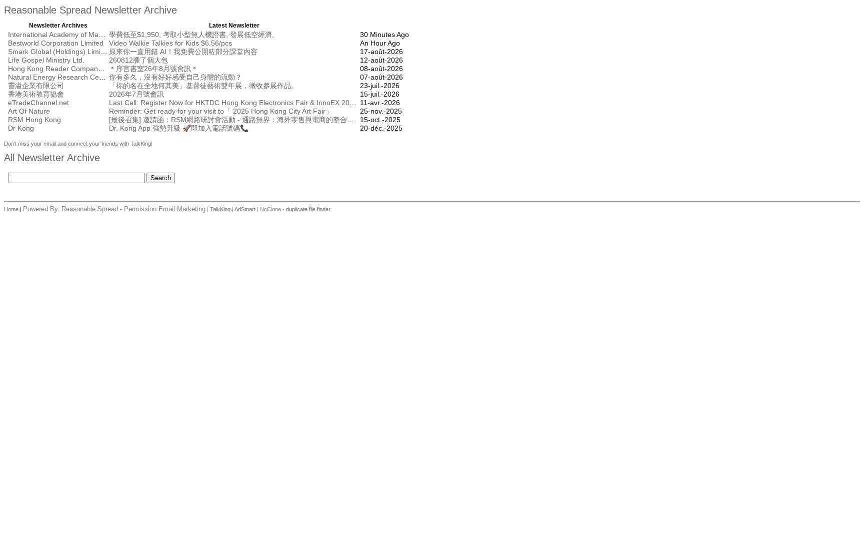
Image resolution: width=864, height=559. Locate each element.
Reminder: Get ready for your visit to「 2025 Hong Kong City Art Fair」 (220, 111)
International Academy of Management (69, 35)
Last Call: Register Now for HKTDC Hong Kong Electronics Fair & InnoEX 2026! (234, 103)
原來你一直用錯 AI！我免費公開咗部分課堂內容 (183, 52)
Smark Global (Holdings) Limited (59, 52)
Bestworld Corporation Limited (56, 43)
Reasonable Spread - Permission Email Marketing (134, 209)
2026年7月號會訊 (136, 94)
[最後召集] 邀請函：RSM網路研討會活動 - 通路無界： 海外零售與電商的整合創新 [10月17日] (253, 120)
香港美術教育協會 (36, 94)
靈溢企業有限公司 (36, 86)
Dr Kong (21, 128)
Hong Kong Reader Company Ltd (61, 69)
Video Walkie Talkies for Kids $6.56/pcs (170, 43)
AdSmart (245, 209)
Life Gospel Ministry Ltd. (46, 60)
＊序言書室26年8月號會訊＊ (153, 69)
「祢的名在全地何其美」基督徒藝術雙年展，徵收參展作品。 (203, 86)
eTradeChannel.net (38, 103)
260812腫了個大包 (138, 60)
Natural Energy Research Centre (60, 77)
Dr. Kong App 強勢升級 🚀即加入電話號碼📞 (178, 128)
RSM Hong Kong (34, 120)
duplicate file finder (308, 209)
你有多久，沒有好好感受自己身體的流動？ (175, 77)
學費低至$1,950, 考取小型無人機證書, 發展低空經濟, (191, 35)
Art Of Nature (29, 111)
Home (12, 209)
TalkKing (220, 209)
